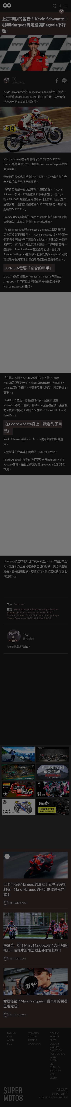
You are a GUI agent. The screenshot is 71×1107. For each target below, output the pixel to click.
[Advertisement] (35, 36)
